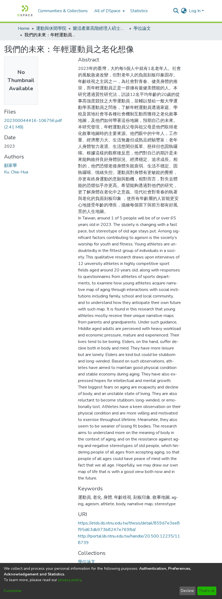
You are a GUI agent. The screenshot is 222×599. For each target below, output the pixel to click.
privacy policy (69, 579)
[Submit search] (176, 11)
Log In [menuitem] (195, 11)
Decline (187, 590)
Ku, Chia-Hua (16, 172)
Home (24, 28)
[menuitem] (109, 11)
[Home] (25, 10)
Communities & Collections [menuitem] (63, 11)
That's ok (207, 590)
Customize (12, 590)
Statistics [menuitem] (139, 11)
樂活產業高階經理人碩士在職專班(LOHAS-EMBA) (100, 28)
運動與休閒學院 (51, 28)
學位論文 (142, 28)
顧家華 (10, 166)
